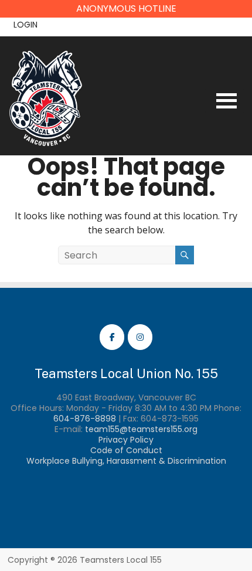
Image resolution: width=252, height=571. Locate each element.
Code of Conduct (126, 450)
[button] (126, 9)
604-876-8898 (84, 418)
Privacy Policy (126, 440)
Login (25, 24)
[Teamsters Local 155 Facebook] (112, 337)
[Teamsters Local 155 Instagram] (140, 337)
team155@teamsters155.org (141, 429)
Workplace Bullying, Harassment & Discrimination (126, 461)
